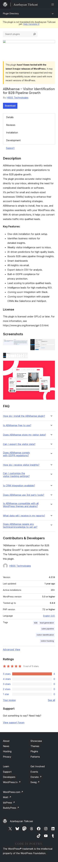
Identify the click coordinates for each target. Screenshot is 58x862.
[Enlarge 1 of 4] (23, 342)
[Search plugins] (34, 34)
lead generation (47, 623)
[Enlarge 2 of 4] (51, 342)
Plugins (34, 751)
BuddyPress (11, 807)
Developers (9, 776)
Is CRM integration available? (19, 485)
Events (34, 771)
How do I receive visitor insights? (21, 464)
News (6, 746)
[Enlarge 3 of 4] (23, 356)
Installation (12, 132)
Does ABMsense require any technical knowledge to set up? (20, 525)
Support (10, 148)
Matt (7, 797)
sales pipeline (47, 629)
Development (13, 140)
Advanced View (11, 649)
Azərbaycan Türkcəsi (21, 821)
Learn (6, 766)
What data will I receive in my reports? (24, 515)
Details (10, 117)
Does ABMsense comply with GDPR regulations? (16, 454)
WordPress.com (13, 792)
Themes (34, 746)
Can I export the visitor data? (19, 444)
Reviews (10, 124)
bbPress (9, 802)
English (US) (49, 615)
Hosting (7, 751)
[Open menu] (53, 4)
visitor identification (45, 635)
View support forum (13, 722)
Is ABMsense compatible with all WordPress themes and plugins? (21, 505)
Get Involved (37, 766)
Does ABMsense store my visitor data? (24, 434)
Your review (9, 700)
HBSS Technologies (17, 97)
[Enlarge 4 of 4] (51, 364)
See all (51, 700)
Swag (35, 782)
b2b (35, 623)
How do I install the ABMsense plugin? (24, 416)
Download (10, 105)
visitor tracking (47, 641)
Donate (36, 776)
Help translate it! (31, 24)
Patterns (35, 756)
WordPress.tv (12, 782)
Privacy (7, 756)
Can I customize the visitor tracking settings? (16, 475)
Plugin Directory (11, 13)
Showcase (36, 740)
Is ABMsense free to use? (17, 425)
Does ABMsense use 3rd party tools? (23, 495)
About (6, 740)
